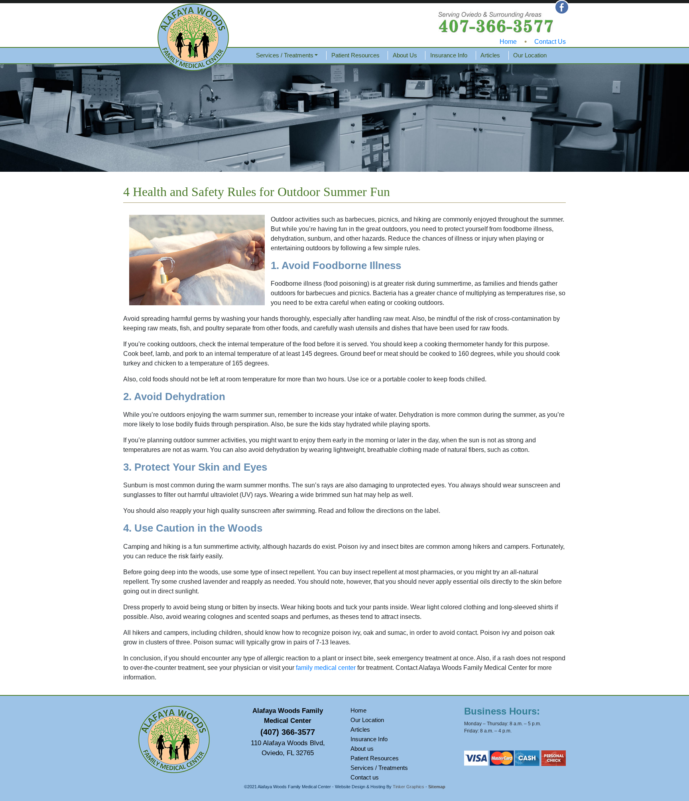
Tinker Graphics (408, 786)
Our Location (530, 55)
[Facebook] (562, 6)
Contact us (364, 777)
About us (362, 748)
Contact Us (550, 41)
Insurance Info (448, 55)
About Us (405, 55)
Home (508, 41)
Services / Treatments (284, 55)
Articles (490, 55)
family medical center (326, 667)
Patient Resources (355, 55)
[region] (344, 118)
